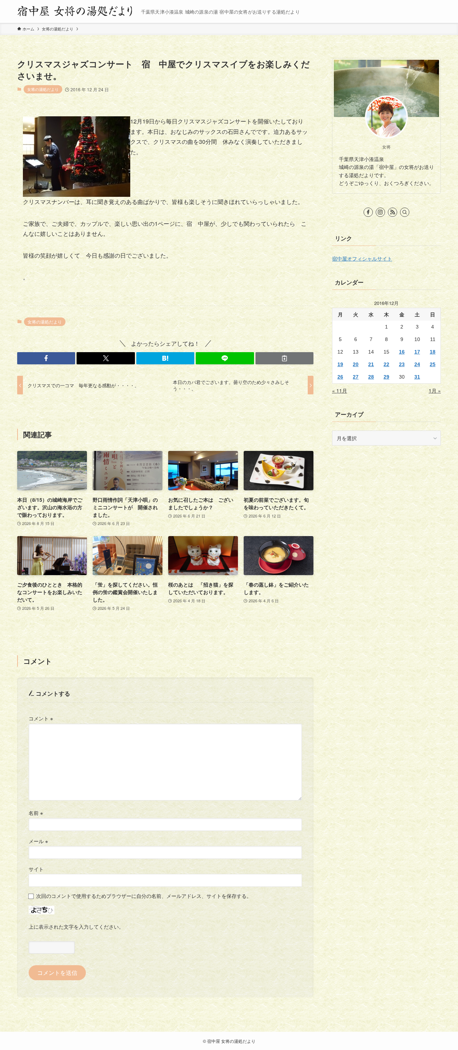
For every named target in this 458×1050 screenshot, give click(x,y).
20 (356, 364)
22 (386, 364)
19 (340, 364)
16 (402, 352)
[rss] (392, 212)
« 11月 (339, 390)
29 (386, 377)
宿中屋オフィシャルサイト (362, 258)
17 (417, 352)
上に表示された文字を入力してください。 (76, 926)
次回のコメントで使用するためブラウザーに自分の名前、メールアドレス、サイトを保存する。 (144, 896)
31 (417, 377)
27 (356, 377)
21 (371, 364)
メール (38, 841)
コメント (41, 718)
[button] (46, 358)
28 (371, 377)
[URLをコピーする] (284, 358)
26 (340, 377)
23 (402, 364)
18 (432, 352)
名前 (36, 812)
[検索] (404, 212)
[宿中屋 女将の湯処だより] (76, 11)
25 (432, 364)
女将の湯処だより (43, 89)
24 (417, 364)
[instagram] (380, 212)
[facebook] (368, 212)
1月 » (435, 390)
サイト (36, 868)
